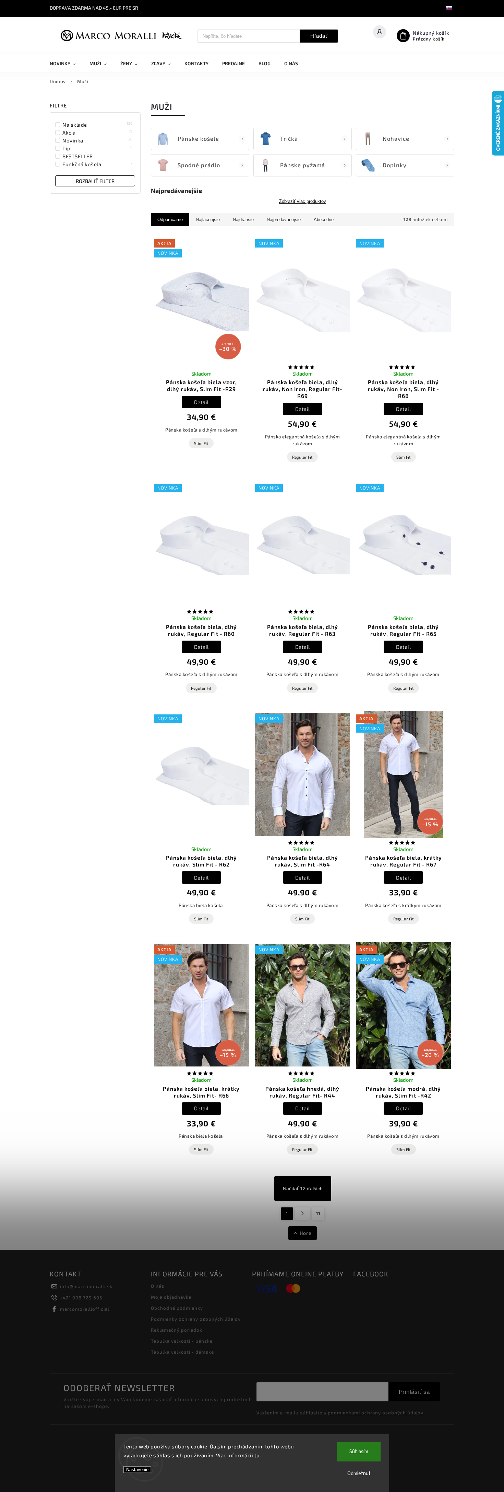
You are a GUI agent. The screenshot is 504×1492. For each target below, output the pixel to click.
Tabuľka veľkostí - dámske (182, 1352)
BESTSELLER (97, 156)
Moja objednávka (171, 1297)
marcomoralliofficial (84, 1309)
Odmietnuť (359, 1473)
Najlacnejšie (208, 219)
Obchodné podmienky (177, 1308)
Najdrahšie (243, 219)
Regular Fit (302, 457)
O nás (157, 1286)
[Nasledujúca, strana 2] (302, 1213)
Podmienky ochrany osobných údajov (196, 1319)
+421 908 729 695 (81, 1297)
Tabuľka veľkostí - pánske (182, 1341)
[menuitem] (66, 63)
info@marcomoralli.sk (86, 1286)
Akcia (97, 132)
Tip (97, 148)
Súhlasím (358, 1451)
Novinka (97, 140)
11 (318, 1213)
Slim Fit (201, 443)
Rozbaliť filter (95, 181)
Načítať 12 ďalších (303, 1188)
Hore (306, 1233)
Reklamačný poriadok (176, 1330)
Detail (201, 402)
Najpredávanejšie (284, 219)
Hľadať (319, 36)
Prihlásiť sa (414, 1392)
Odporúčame (170, 219)
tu (257, 1455)
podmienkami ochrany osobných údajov (375, 1412)
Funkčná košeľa (97, 164)
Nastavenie (137, 1469)
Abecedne (324, 219)
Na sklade (97, 124)
